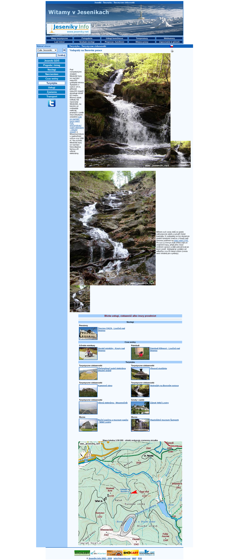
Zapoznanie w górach (169, 42)
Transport (52, 96)
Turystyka (52, 83)
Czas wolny (51, 78)
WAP (134, 558)
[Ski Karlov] (98, 555)
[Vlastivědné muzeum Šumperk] (140, 430)
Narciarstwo (51, 74)
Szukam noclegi (86, 42)
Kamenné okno (105, 385)
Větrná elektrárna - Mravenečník (113, 403)
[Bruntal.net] (115, 555)
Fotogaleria (87, 38)
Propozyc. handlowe (114, 42)
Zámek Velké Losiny (159, 403)
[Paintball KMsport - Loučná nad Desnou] (140, 359)
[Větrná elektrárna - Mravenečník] (88, 413)
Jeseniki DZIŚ (51, 60)
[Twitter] (51, 106)
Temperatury (142, 38)
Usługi (51, 87)
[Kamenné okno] (88, 396)
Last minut (59, 42)
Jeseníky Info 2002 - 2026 (100, 558)
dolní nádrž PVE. (181, 240)
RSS (140, 558)
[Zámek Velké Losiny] (140, 413)
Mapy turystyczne (59, 38)
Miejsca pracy (142, 42)
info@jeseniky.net (122, 558)
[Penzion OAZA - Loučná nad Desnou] (88, 339)
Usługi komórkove (114, 38)
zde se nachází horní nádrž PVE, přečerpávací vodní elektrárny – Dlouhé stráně (77, 124)
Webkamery (169, 38)
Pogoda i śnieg (51, 65)
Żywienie (52, 92)
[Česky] (171, 46)
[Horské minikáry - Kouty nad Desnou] (88, 359)
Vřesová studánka (158, 368)
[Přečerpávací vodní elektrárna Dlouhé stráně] (88, 379)
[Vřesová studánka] (140, 379)
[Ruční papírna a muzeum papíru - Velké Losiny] (88, 430)
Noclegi (52, 69)
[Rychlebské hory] (82, 555)
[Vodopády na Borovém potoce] (140, 396)
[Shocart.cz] (131, 555)
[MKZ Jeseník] (147, 555)
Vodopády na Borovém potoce (164, 385)
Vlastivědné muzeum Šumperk (164, 420)
